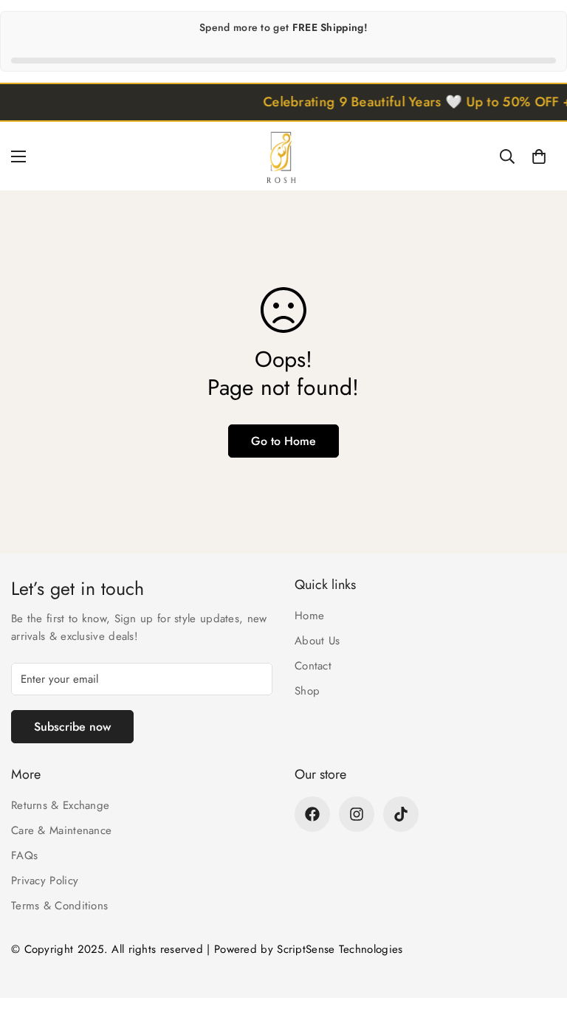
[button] (539, 156)
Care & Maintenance (61, 830)
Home (309, 615)
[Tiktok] (401, 814)
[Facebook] (312, 814)
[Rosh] (283, 156)
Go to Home (283, 441)
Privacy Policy (44, 880)
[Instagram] (356, 814)
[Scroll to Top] (538, 929)
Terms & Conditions (59, 906)
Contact (313, 666)
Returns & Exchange (60, 805)
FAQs (24, 855)
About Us (317, 641)
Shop (307, 691)
